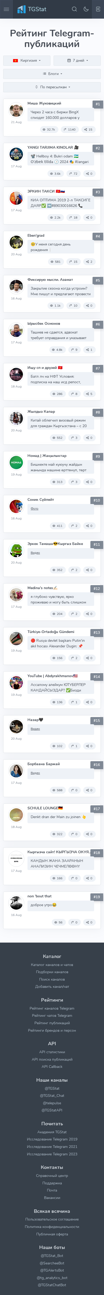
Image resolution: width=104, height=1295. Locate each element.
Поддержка (52, 1183)
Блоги (53, 73)
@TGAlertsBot (52, 1270)
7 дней (78, 60)
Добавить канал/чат (52, 986)
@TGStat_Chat (52, 1095)
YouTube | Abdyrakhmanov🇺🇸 (52, 675)
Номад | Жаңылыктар (46, 455)
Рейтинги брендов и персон (52, 1030)
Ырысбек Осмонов (43, 323)
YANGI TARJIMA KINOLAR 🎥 (53, 147)
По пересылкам (53, 87)
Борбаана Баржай (43, 764)
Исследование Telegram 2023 (52, 1154)
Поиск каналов (52, 979)
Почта (52, 1190)
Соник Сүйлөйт (40, 499)
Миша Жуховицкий (44, 103)
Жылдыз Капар (41, 411)
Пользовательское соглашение (52, 1219)
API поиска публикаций (52, 1059)
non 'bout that (39, 896)
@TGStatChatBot (52, 1285)
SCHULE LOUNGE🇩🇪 (45, 808)
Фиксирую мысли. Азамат (50, 279)
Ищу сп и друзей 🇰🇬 (44, 367)
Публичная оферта (52, 1234)
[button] (98, 9)
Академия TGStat (52, 1132)
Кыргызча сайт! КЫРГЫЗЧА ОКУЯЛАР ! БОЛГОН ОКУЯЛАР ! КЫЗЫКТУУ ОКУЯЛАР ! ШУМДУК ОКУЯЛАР (60, 852)
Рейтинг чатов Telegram (52, 1015)
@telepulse (52, 1103)
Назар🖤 (35, 719)
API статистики (52, 1052)
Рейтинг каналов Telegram (52, 1008)
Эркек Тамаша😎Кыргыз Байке (55, 543)
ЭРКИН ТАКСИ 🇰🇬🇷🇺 (46, 191)
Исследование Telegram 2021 (52, 1146)
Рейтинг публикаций (52, 1023)
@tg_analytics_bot (52, 1277)
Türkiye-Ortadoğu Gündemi (50, 631)
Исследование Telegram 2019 (52, 1139)
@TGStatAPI (52, 1110)
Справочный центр (52, 1175)
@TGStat (52, 1088)
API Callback (52, 1066)
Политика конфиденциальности (52, 1226)
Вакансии (52, 1197)
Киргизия (28, 60)
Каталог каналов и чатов (52, 964)
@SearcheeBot (52, 1263)
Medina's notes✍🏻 (42, 587)
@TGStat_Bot (52, 1255)
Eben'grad (35, 235)
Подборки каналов (52, 972)
